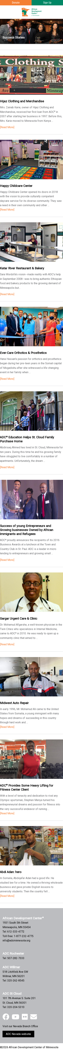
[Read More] (7, 127)
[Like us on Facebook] (6, 1017)
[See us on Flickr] (25, 1017)
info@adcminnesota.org (16, 940)
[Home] (32, 11)
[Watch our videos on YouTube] (15, 1017)
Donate (16, 2)
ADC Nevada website (18, 1034)
